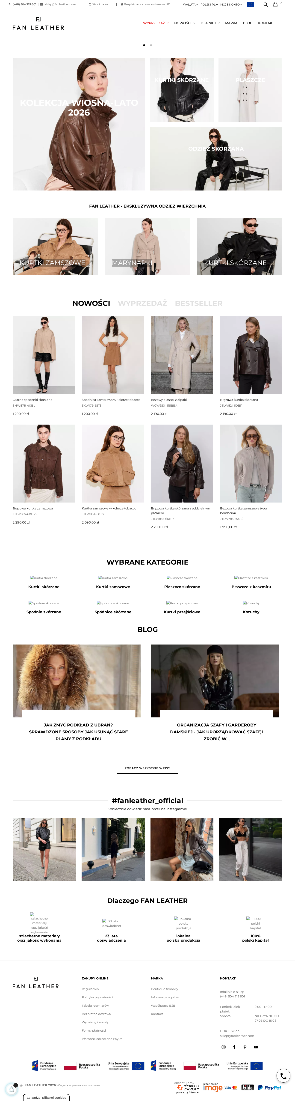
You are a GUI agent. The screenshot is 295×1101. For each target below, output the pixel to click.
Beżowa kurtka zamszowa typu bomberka (243, 510)
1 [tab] (144, 45)
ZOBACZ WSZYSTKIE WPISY (147, 768)
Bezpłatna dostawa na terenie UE (146, 4)
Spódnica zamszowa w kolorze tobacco (111, 400)
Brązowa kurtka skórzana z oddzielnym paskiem (180, 510)
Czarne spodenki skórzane (32, 400)
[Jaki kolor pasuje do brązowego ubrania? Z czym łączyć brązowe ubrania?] (215, 681)
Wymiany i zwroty (95, 1022)
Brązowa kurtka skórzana (239, 400)
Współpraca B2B (163, 1005)
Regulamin (90, 989)
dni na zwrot (102, 4)
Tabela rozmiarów (95, 1005)
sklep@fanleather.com (59, 4)
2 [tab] (151, 45)
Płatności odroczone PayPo (102, 1039)
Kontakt (157, 1014)
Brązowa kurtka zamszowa (33, 508)
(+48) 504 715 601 (232, 996)
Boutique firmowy (164, 989)
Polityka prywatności (97, 997)
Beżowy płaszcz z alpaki (169, 400)
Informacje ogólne (165, 997)
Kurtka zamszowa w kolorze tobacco (109, 508)
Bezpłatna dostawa (96, 1014)
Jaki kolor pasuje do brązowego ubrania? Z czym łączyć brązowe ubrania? (217, 732)
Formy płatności (94, 1030)
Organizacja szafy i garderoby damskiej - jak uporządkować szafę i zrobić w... (78, 732)
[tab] (91, 303)
